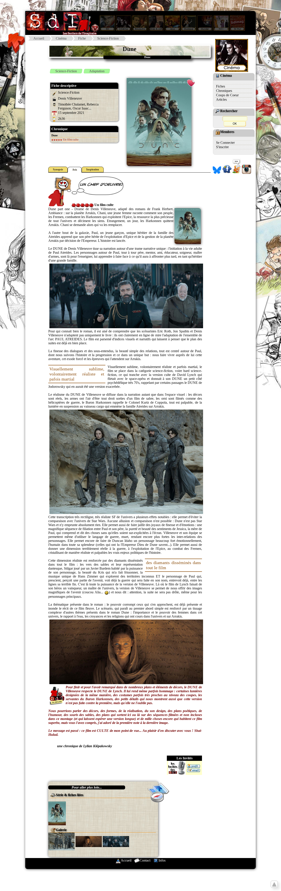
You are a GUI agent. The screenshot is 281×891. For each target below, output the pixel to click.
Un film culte (70, 139)
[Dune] (57, 813)
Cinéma (61, 38)
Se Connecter (225, 142)
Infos (162, 860)
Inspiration (92, 169)
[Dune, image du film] (61, 841)
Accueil (38, 38)
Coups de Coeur (227, 95)
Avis (74, 169)
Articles (221, 99)
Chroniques (224, 91)
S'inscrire (222, 147)
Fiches (220, 86)
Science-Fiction (108, 38)
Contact (145, 860)
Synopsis (58, 169)
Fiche (82, 38)
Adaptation (96, 71)
